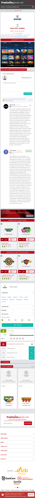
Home (2, 10)
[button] (32, 366)
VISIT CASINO (17, 325)
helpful (20, 386)
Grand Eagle (10, 357)
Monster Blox (5, 243)
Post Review (27, 93)
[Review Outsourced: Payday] (26, 230)
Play (32, 348)
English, (9, 297)
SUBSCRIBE (28, 423)
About (2, 490)
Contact (7, 490)
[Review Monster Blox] (8, 230)
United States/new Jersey (20, 36)
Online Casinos (9, 10)
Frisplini (3, 386)
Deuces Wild (22, 275)
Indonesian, (5, 299)
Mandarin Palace (12, 353)
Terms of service (15, 490)
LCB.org (31, 100)
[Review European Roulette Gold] (8, 262)
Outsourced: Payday (24, 243)
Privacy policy (24, 490)
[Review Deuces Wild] (26, 262)
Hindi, (26, 297)
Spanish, (15, 297)
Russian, (26, 299)
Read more (30, 216)
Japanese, (12, 299)
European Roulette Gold (8, 275)
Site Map (32, 490)
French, (21, 297)
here (25, 496)
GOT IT (31, 494)
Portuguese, (19, 299)
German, (4, 297)
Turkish (3, 302)
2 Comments (18, 33)
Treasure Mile (11, 348)
